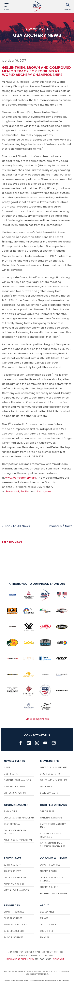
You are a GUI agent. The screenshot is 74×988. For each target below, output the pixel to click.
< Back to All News (16, 526)
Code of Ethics (48, 924)
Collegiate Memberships (54, 780)
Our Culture (47, 811)
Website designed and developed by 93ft (23, 980)
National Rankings (51, 817)
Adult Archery (12, 871)
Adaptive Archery (14, 883)
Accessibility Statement (37, 974)
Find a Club (10, 811)
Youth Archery (12, 864)
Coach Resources (50, 864)
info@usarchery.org (20, 959)
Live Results (11, 773)
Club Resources (13, 918)
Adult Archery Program (18, 840)
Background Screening (53, 893)
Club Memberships (50, 773)
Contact (58, 959)
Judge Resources (14, 931)
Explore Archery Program (19, 817)
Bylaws (44, 918)
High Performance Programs (50, 835)
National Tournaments (17, 780)
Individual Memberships (54, 767)
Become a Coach (49, 871)
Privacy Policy (50, 971)
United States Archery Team (53, 826)
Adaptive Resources (15, 924)
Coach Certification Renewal (51, 879)
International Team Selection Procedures (52, 845)
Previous (55, 526)
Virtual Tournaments (16, 890)
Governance (47, 911)
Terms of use (63, 971)
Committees (46, 931)
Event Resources (13, 937)
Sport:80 (65, 980)
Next (68, 526)
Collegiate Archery (15, 877)
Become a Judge (49, 887)
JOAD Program (12, 824)
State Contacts (49, 792)
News (7, 767)
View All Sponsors (37, 719)
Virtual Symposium (15, 792)
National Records (14, 786)
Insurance (46, 786)
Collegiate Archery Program (15, 832)
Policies (44, 937)
